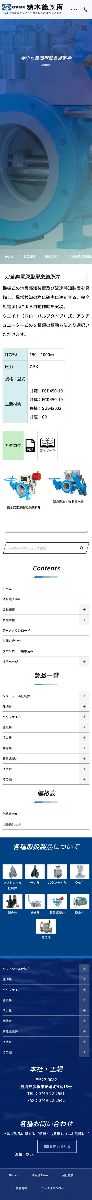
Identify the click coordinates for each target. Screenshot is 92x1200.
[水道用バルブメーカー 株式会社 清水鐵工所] (32, 7)
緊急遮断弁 (10, 758)
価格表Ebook (12, 824)
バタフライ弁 (12, 716)
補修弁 (7, 748)
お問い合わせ (12, 640)
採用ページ (10, 661)
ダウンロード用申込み (18, 651)
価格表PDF (10, 813)
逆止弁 (7, 768)
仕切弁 (7, 706)
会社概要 (9, 609)
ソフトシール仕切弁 (16, 696)
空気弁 (7, 727)
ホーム (7, 588)
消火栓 (7, 737)
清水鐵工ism (11, 599)
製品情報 (9, 620)
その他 (7, 779)
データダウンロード (16, 630)
